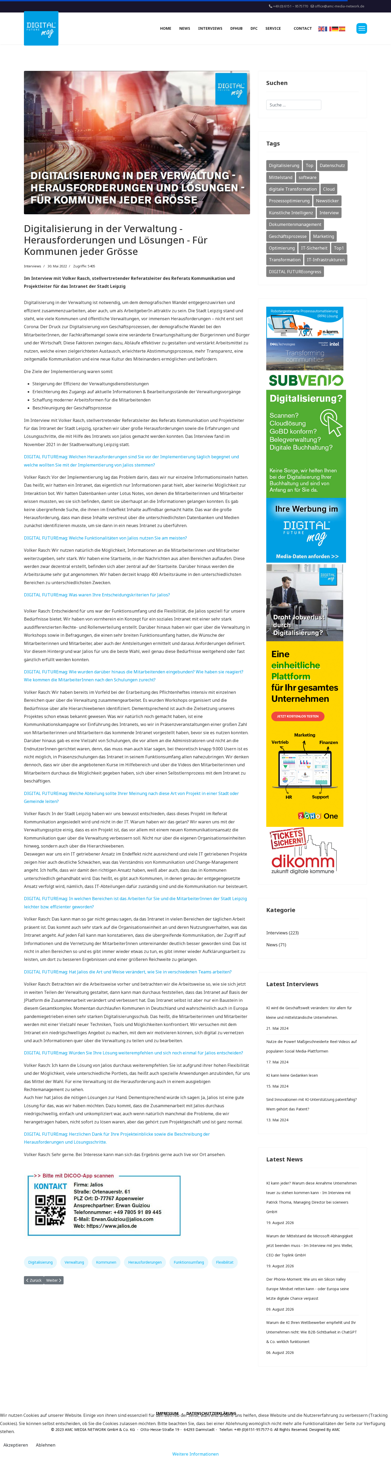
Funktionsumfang (189, 1262)
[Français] (328, 28)
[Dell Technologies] (312, 354)
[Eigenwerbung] (312, 531)
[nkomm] (312, 323)
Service (273, 28)
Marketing (323, 236)
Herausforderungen (145, 1262)
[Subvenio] (312, 434)
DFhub (236, 28)
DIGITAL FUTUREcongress (295, 272)
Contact (303, 28)
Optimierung (282, 248)
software (308, 177)
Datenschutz (332, 165)
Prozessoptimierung (289, 201)
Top (309, 165)
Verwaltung (74, 1262)
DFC (254, 28)
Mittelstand (280, 177)
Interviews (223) (282, 933)
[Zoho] (312, 734)
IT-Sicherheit (314, 248)
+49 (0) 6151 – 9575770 (290, 6)
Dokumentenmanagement (295, 224)
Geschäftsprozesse (288, 236)
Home (165, 28)
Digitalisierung (40, 1262)
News (184, 28)
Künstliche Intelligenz (291, 213)
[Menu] (361, 28)
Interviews (210, 28)
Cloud (329, 189)
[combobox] (293, 105)
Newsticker (327, 201)
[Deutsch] (335, 28)
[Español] (342, 28)
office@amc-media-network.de (339, 6)
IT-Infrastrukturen (326, 260)
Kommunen (106, 1262)
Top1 (339, 248)
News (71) (276, 945)
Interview (329, 213)
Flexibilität (225, 1262)
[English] (321, 28)
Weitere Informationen (195, 1454)
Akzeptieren (15, 1445)
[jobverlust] (312, 602)
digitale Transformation (293, 189)
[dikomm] (312, 851)
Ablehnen (45, 1445)
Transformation (285, 260)
